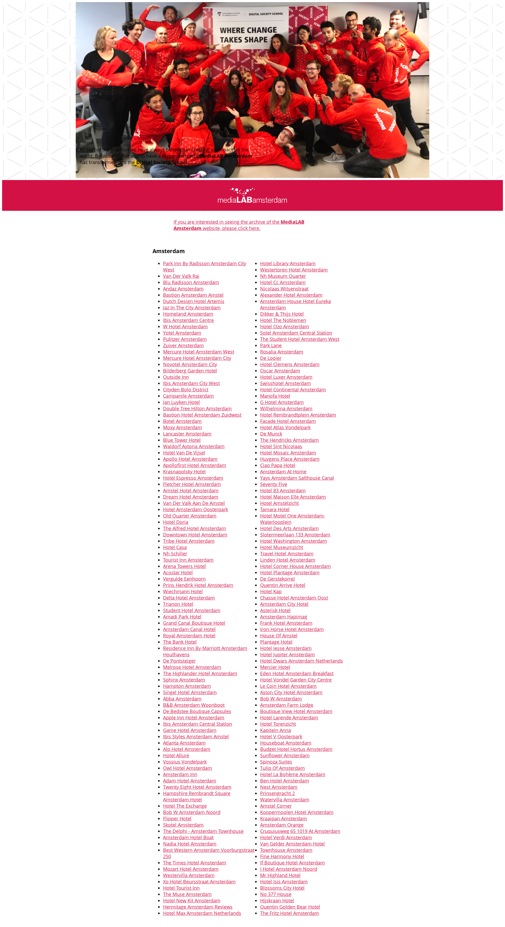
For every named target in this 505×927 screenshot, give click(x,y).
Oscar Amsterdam (280, 370)
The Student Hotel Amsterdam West (299, 339)
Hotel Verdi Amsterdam (286, 837)
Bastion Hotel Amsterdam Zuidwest (202, 415)
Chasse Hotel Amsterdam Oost (294, 598)
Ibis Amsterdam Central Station (197, 724)
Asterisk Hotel (275, 610)
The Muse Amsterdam (187, 894)
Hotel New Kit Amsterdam (191, 900)
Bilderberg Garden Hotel (190, 370)
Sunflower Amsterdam (285, 755)
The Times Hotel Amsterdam (194, 862)
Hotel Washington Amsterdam (293, 541)
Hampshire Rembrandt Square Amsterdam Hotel (196, 796)
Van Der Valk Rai (181, 276)
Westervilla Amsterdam (189, 875)
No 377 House (275, 894)
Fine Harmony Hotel (282, 856)
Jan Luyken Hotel (181, 402)
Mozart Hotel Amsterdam (191, 869)
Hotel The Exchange (185, 806)
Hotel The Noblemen (283, 320)
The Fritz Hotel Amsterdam (289, 913)
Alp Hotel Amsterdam (186, 749)
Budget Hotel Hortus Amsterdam (296, 749)
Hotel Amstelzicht (279, 503)
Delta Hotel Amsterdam (189, 598)
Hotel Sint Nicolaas (281, 446)
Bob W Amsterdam (281, 698)
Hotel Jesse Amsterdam (286, 648)
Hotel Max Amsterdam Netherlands (202, 913)
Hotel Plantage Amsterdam (290, 572)
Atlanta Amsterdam (184, 743)
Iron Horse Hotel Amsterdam (292, 629)
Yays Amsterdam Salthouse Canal (297, 478)
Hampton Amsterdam (187, 686)
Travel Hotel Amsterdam (287, 553)
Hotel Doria (175, 522)
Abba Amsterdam (182, 698)
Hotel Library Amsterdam (288, 263)
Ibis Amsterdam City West (191, 383)
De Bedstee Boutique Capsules (197, 711)
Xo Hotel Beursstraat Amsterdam (199, 881)
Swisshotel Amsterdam (285, 383)
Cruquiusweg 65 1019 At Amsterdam (300, 831)
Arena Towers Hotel (184, 566)
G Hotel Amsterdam (282, 402)
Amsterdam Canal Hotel (189, 629)
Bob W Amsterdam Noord (191, 812)
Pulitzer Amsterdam (185, 339)
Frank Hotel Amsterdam (286, 623)
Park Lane (271, 345)
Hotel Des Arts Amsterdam (289, 528)
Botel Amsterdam (182, 421)
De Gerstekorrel (277, 579)
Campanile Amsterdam (188, 396)
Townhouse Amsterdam (286, 850)
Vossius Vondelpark (185, 762)
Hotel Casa (175, 547)
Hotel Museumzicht (281, 547)
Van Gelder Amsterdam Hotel (292, 844)
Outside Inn (176, 377)
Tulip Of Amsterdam (282, 768)
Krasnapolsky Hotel (184, 471)
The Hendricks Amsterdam (289, 440)
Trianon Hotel (178, 604)
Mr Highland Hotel (280, 875)
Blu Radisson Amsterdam (191, 282)
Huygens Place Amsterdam (290, 459)
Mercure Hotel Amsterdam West (198, 352)
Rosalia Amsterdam (281, 352)
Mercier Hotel (275, 667)
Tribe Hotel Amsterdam (189, 541)
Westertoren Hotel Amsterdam (294, 270)
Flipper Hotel (177, 818)
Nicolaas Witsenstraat (284, 288)
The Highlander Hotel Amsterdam (200, 673)
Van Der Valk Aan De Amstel (194, 503)
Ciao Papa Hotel (277, 465)
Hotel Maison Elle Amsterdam (293, 497)
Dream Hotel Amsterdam (190, 497)
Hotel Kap (271, 591)
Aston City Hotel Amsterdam (291, 692)
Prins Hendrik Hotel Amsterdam (198, 585)
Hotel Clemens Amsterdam (290, 364)
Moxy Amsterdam (182, 427)
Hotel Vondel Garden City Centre (296, 680)
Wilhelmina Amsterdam (286, 408)
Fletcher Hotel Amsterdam (192, 484)
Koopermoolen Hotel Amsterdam (297, 812)
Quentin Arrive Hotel (282, 585)
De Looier (270, 358)
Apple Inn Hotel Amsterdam (193, 717)
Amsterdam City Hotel (284, 604)
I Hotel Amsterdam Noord (288, 869)
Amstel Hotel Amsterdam (191, 490)
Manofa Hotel (275, 396)
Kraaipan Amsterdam (283, 818)
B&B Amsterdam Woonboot (194, 705)
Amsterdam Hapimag (283, 616)
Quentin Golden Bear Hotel (290, 907)
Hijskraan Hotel (277, 900)
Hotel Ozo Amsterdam (284, 326)
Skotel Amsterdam (183, 825)
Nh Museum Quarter (283, 276)
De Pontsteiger (179, 661)
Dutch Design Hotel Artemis (193, 301)
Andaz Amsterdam (183, 288)
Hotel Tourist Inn (181, 888)
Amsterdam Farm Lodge (286, 705)
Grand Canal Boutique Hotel (194, 623)
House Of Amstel (278, 635)
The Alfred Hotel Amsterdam (194, 528)
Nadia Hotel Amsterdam (189, 844)
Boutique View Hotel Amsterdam (296, 711)
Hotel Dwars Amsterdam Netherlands (301, 661)
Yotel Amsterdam (182, 333)
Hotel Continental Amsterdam (293, 389)
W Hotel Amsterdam (185, 326)
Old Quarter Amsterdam (189, 516)
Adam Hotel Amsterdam (189, 780)
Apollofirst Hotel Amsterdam (194, 465)
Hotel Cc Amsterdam (283, 282)
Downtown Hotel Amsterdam (195, 534)
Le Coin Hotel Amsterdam (288, 686)
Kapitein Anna (275, 730)
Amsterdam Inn (180, 774)
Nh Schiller (175, 553)
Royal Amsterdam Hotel (189, 635)
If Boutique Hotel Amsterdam (292, 862)
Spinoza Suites (276, 762)
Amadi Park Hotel (182, 616)
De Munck (271, 434)
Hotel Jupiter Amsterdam (287, 654)
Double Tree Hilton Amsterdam (197, 408)
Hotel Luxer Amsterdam (286, 377)
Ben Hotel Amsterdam (284, 780)
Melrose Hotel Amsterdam (192, 667)
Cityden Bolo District (185, 389)
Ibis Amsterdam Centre (188, 320)
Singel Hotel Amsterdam (190, 692)
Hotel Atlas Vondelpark (285, 427)
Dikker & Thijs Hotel (282, 314)
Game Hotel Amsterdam (189, 730)
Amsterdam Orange (282, 825)
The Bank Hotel (180, 642)
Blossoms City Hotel (282, 888)
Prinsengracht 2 (277, 793)
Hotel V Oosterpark (281, 736)
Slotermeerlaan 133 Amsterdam (295, 534)
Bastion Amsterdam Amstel (193, 295)
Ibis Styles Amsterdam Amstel (196, 736)
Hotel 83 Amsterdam (283, 490)
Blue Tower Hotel (182, 440)
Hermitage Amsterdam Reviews (198, 907)
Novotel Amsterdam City (190, 364)
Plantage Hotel (276, 642)
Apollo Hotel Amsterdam (190, 459)
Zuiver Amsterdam (183, 345)
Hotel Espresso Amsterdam (193, 478)
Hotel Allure (176, 755)
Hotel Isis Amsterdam (284, 881)
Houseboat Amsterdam (285, 743)
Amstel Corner (276, 806)
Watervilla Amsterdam (284, 799)
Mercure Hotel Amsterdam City (197, 358)
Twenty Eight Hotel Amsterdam (197, 787)
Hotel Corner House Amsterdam (295, 566)
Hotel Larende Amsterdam (289, 717)
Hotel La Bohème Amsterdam (292, 774)
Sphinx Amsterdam (184, 680)
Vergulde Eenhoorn (184, 579)
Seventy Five (273, 484)
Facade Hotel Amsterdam (288, 421)
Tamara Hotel (275, 509)
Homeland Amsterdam (188, 314)
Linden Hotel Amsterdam (287, 560)
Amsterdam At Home (283, 471)
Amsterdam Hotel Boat (188, 837)
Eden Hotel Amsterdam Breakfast (297, 673)
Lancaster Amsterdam (187, 434)
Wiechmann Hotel (183, 591)
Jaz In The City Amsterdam (192, 307)
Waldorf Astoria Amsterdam (194, 446)
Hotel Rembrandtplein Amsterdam (298, 415)
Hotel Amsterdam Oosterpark (195, 509)
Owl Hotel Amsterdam (187, 768)
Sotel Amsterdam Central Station (296, 333)
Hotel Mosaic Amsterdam (288, 452)
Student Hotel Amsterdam (191, 610)
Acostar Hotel (178, 572)
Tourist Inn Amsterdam (188, 560)
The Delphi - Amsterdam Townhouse (203, 831)
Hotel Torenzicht (278, 724)
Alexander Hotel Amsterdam (291, 295)
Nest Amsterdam (278, 787)
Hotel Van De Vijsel (184, 452)
